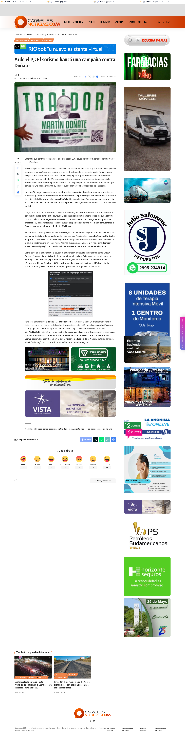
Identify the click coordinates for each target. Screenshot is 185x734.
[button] (150, 22)
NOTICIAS (48, 40)
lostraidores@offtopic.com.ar (62, 332)
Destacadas (21, 40)
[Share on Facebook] (85, 77)
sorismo (104, 429)
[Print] (97, 77)
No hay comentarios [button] (104, 481)
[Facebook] (156, 22)
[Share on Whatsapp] (18, 180)
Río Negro (68, 175)
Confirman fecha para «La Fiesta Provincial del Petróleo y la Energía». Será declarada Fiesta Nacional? (33, 685)
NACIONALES (36, 40)
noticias (94, 429)
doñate (77, 429)
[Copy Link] (93, 77)
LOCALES (32, 678)
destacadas (68, 429)
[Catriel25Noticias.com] (37, 22)
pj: (99, 429)
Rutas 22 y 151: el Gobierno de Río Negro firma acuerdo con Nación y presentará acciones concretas (72, 685)
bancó (45, 429)
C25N (16, 75)
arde (40, 429)
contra (60, 429)
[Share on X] (89, 77)
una (110, 429)
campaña (52, 429)
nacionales (85, 429)
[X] (158, 22)
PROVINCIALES (61, 678)
